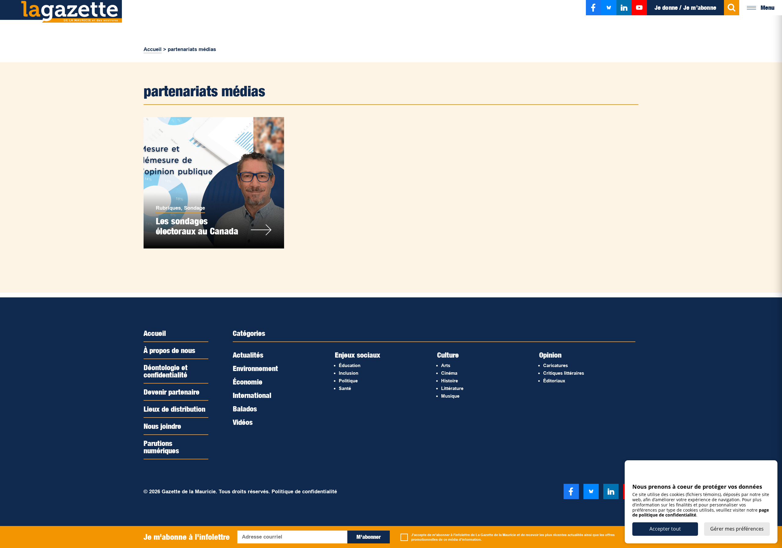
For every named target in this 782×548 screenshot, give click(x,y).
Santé (345, 388)
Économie (247, 381)
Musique (450, 396)
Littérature (452, 388)
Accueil (153, 49)
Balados (245, 408)
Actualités (248, 355)
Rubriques (168, 208)
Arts (445, 365)
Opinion (550, 355)
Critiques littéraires (563, 373)
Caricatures (555, 365)
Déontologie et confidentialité (166, 371)
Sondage (194, 208)
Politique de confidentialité (304, 492)
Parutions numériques (161, 447)
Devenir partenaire (171, 392)
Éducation (349, 365)
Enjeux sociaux (357, 355)
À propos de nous (169, 350)
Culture (448, 355)
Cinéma (449, 373)
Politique (348, 380)
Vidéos (243, 422)
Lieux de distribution (174, 409)
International (252, 395)
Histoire (449, 380)
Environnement (255, 368)
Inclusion (348, 373)
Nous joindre (162, 426)
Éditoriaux (554, 380)
